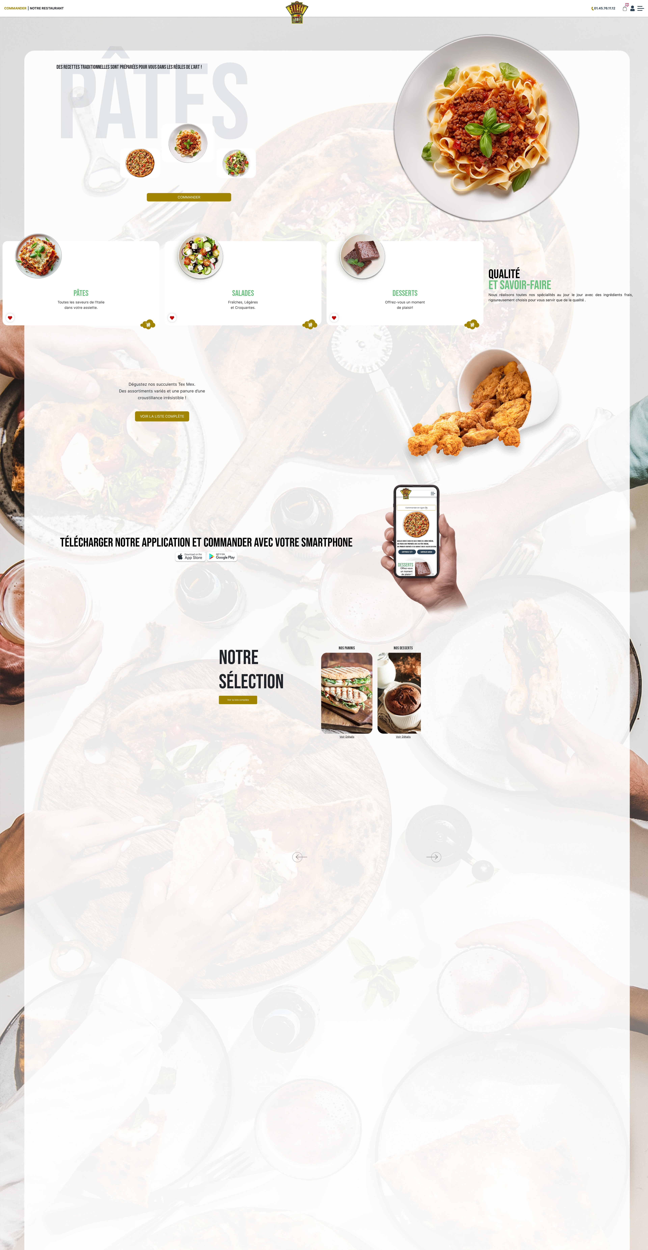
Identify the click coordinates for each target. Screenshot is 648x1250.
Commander (15, 8)
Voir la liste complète (162, 416)
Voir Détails (338, 736)
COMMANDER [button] (189, 197)
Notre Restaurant (47, 8)
